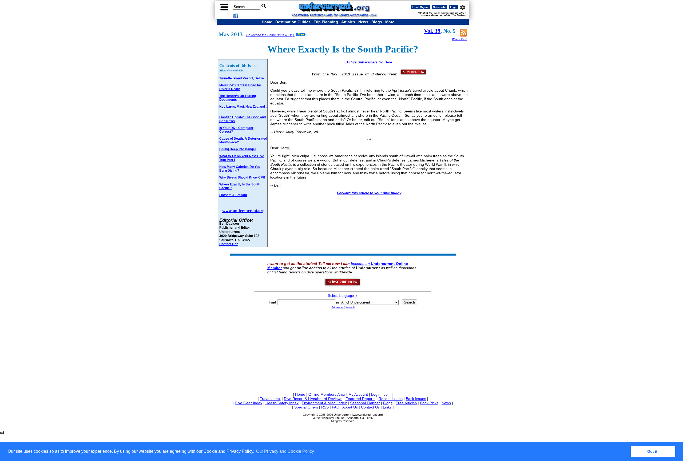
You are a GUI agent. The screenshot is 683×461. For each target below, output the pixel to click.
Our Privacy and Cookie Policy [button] (285, 451)
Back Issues (416, 399)
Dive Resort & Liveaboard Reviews (313, 399)
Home (267, 22)
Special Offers (306, 407)
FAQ (335, 407)
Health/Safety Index (282, 403)
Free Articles (406, 403)
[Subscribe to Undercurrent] (342, 285)
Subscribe (439, 7)
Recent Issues (391, 399)
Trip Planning (326, 22)
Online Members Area (326, 394)
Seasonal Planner (365, 403)
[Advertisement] (343, 351)
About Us (350, 407)
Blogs (376, 22)
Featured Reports (360, 399)
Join (387, 394)
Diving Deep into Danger (237, 149)
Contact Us (370, 407)
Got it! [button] (653, 451)
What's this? (459, 39)
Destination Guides (293, 22)
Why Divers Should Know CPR (242, 177)
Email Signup (420, 7)
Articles (348, 22)
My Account (358, 394)
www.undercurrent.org (243, 210)
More (389, 22)
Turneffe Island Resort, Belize (241, 78)
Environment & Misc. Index (324, 403)
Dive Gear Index (248, 403)
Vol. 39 (432, 31)
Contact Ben (228, 244)
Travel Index (270, 399)
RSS (325, 407)
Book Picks (429, 403)
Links (387, 407)
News (363, 22)
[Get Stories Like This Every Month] (413, 74)
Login (453, 7)
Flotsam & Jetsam (233, 195)
